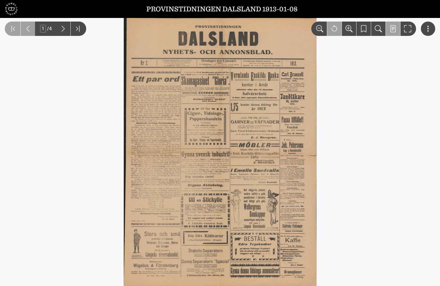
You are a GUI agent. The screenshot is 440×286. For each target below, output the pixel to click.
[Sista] (78, 29)
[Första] (12, 29)
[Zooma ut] (319, 29)
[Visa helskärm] (408, 29)
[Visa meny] (428, 29)
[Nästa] (63, 29)
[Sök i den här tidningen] (378, 29)
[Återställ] (334, 29)
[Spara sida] (363, 29)
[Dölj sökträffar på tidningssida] (393, 29)
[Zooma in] (349, 29)
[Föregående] (28, 29)
